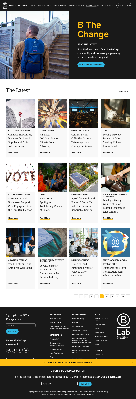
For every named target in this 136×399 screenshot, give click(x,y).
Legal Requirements (57, 353)
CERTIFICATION (56, 335)
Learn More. (115, 376)
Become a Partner (101, 336)
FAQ (96, 358)
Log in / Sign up (124, 6)
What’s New (91, 5)
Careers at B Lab (101, 340)
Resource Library (76, 5)
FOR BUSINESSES (79, 314)
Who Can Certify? (56, 349)
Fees (51, 357)
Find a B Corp (54, 322)
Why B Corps (43, 5)
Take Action (58, 5)
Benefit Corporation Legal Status (81, 351)
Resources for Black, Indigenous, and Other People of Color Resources (81, 340)
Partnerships (99, 332)
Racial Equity (76, 322)
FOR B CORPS (77, 359)
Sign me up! (12, 331)
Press (97, 344)
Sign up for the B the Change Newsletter (67, 362)
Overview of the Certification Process (57, 344)
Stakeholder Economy (80, 330)
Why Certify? (54, 339)
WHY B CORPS (55, 314)
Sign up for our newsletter (91, 64)
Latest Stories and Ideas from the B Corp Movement (59, 327)
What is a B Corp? (56, 318)
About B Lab (106, 5)
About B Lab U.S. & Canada (101, 319)
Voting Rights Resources (80, 346)
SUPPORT (99, 351)
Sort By (122, 91)
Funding (97, 328)
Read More (13, 152)
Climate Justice (77, 326)
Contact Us (99, 355)
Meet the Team (100, 325)
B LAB (97, 314)
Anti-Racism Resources (80, 334)
